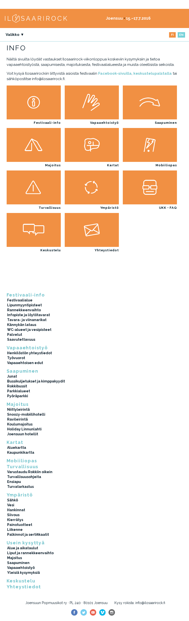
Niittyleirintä (18, 409)
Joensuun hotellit (22, 434)
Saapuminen (166, 123)
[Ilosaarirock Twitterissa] (83, 612)
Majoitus (53, 165)
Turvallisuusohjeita (24, 477)
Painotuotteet (19, 525)
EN (181, 35)
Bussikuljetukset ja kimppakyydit (36, 381)
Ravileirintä (17, 419)
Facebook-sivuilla (115, 73)
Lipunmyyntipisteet (24, 305)
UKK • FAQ (168, 208)
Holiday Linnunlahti (24, 429)
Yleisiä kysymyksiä (23, 573)
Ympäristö (109, 208)
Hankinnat (16, 510)
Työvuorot (16, 358)
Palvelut (14, 335)
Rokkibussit (17, 386)
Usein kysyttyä (26, 542)
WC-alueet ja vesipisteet (29, 330)
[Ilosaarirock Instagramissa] (112, 612)
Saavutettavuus (21, 339)
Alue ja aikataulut (22, 548)
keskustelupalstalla (152, 73)
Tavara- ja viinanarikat (27, 320)
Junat (12, 376)
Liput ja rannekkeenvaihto (30, 553)
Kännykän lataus (21, 325)
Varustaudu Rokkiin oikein (29, 472)
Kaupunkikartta (20, 452)
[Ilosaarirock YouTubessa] (93, 612)
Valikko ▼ (15, 34)
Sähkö (12, 500)
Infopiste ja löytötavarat (28, 315)
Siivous (13, 515)
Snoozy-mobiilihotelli (26, 414)
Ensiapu (14, 482)
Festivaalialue (19, 300)
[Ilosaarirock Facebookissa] (74, 612)
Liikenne (15, 530)
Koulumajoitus (19, 424)
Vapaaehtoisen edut (25, 363)
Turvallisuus (50, 208)
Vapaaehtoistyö (104, 123)
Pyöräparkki (17, 396)
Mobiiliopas (166, 165)
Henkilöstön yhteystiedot (29, 353)
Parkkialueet (18, 391)
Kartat (113, 165)
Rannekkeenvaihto (24, 310)
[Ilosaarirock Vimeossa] (102, 612)
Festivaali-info (47, 123)
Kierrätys (15, 520)
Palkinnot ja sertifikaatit (28, 534)
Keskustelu (50, 250)
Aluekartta (16, 448)
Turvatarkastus (20, 487)
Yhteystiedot (107, 250)
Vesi (10, 505)
